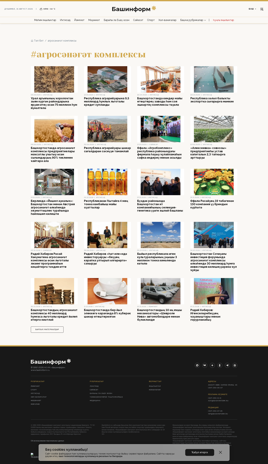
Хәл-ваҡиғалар (167, 20)
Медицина (95, 400)
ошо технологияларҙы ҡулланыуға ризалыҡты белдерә (90, 456)
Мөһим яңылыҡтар (45, 20)
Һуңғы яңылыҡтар (223, 20)
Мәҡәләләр (155, 390)
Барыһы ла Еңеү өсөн (116, 20)
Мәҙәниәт (94, 20)
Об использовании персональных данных (47, 441)
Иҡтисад (65, 20)
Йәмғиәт (79, 20)
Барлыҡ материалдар (47, 329)
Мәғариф (35, 404)
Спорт (151, 20)
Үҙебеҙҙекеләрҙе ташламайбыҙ (106, 397)
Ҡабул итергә (199, 452)
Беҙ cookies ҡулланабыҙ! (66, 450)
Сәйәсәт (138, 20)
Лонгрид (94, 386)
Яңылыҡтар (155, 386)
